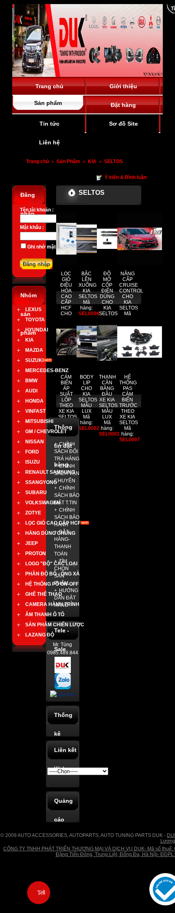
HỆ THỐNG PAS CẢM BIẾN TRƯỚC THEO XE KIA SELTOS (128, 399)
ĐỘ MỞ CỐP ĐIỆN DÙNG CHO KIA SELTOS (108, 293)
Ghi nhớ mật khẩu (47, 247)
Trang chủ (37, 161)
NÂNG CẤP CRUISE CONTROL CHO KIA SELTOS (131, 291)
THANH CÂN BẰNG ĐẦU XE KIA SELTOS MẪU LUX (108, 397)
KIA (93, 161)
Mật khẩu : (32, 227)
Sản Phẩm (69, 161)
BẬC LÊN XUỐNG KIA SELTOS (88, 285)
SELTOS (113, 161)
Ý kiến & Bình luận (126, 177)
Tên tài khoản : (37, 210)
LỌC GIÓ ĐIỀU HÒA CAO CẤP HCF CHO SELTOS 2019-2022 (67, 302)
